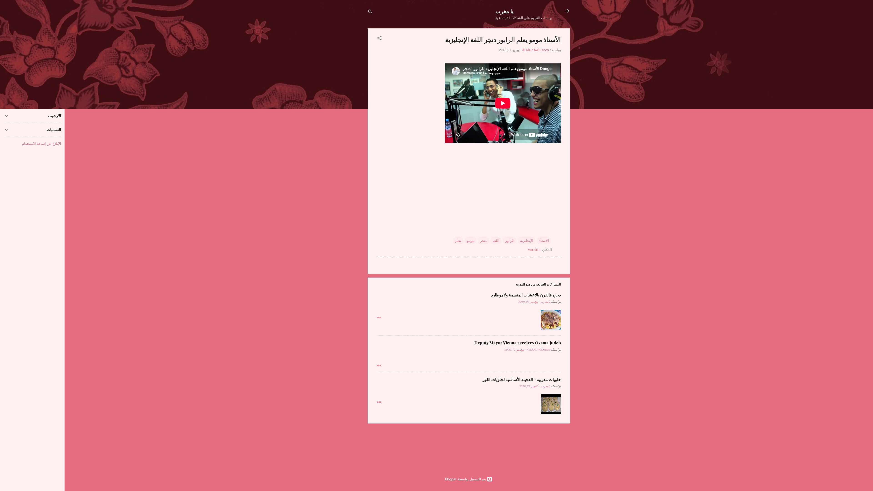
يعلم (458, 241)
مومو (470, 241)
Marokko (534, 250)
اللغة (496, 241)
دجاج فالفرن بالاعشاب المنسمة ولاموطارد (526, 295)
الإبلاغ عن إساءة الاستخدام (41, 143)
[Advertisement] (469, 180)
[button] (379, 38)
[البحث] (370, 12)
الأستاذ (544, 241)
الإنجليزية (526, 241)
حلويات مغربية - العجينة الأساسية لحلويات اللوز (522, 379)
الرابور (509, 241)
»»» (379, 317)
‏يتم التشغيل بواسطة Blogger (466, 479)
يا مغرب (504, 11)
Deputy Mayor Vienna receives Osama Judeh (517, 343)
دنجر (483, 241)
